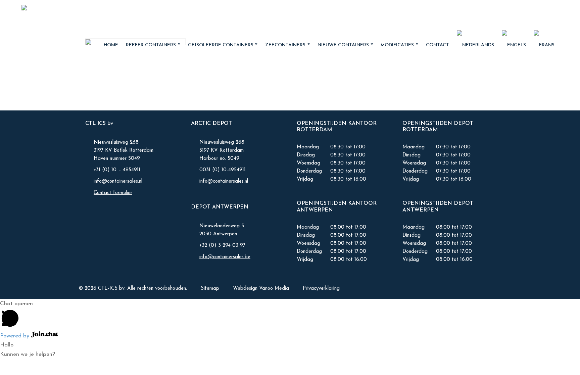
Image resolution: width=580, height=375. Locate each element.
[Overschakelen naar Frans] (544, 45)
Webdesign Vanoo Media (261, 288)
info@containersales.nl (118, 181)
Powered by (15, 336)
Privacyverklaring (321, 288)
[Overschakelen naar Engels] (514, 45)
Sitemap (210, 288)
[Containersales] (64, 15)
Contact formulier (113, 192)
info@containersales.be (224, 257)
